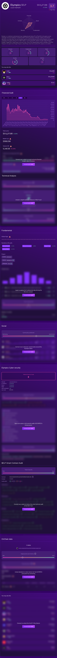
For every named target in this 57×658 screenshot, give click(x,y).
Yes (9, 263)
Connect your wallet (28, 164)
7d (8, 97)
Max (24, 97)
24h (4, 97)
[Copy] (33, 477)
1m (12, 97)
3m (16, 97)
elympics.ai (9, 260)
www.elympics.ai (13, 382)
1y (20, 97)
